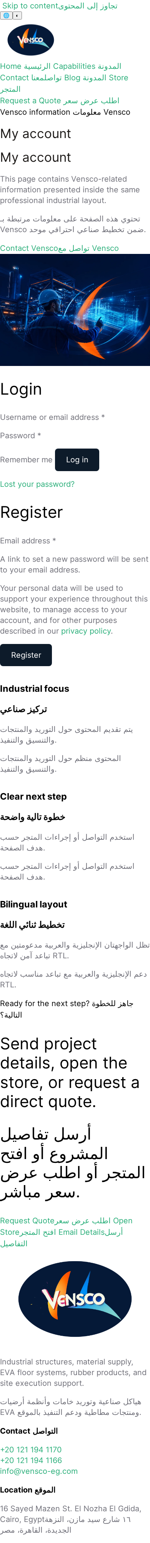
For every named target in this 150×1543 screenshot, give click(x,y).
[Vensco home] (31, 57)
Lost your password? (37, 484)
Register (26, 655)
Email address (28, 540)
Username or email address (52, 417)
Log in (77, 459)
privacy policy (86, 631)
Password (20, 435)
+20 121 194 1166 (31, 1460)
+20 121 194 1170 (31, 1449)
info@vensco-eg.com (39, 1471)
